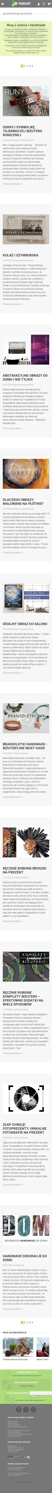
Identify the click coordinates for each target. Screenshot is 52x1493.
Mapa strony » (13, 1421)
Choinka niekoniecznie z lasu (15, 1359)
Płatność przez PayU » (16, 1448)
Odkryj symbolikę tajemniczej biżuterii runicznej (22, 131)
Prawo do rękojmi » (15, 1432)
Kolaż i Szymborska (20, 255)
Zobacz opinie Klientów (26, 1382)
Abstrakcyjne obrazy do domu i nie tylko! (25, 377)
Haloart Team (42, 1359)
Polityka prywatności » (16, 1449)
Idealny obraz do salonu (25, 624)
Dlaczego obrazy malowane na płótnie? (23, 502)
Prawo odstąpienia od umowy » (19, 1431)
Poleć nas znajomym (17, 1393)
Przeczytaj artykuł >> (13, 184)
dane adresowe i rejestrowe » (18, 1473)
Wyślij (34, 1396)
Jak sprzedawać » (14, 1425)
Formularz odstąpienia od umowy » (20, 1434)
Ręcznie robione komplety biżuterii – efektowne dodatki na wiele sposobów (23, 998)
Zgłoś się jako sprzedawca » (18, 1427)
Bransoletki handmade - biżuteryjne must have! (25, 746)
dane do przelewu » (15, 1475)
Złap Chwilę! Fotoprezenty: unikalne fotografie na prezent (24, 1128)
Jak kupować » (13, 1423)
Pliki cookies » (13, 1451)
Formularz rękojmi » (15, 1436)
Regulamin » (12, 1446)
